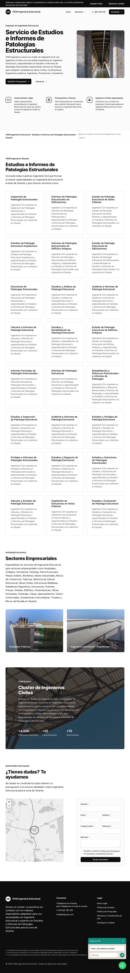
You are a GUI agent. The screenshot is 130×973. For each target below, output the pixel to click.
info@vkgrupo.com (65, 914)
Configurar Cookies (106, 922)
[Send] (122, 955)
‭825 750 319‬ (100, 12)
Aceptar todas (96, 4)
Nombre (85, 804)
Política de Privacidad (110, 851)
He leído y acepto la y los (102, 852)
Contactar (115, 12)
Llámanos (40, 81)
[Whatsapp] (122, 965)
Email (84, 815)
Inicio (68, 12)
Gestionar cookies (116, 4)
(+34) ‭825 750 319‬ (64, 910)
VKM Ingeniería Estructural (26, 11)
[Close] (123, 941)
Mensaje (85, 837)
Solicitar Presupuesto (17, 81)
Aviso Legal (102, 903)
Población (107, 826)
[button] (34, 830)
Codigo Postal (87, 826)
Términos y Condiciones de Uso (99, 853)
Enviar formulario (100, 859)
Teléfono (106, 815)
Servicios (79, 12)
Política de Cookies (105, 907)
